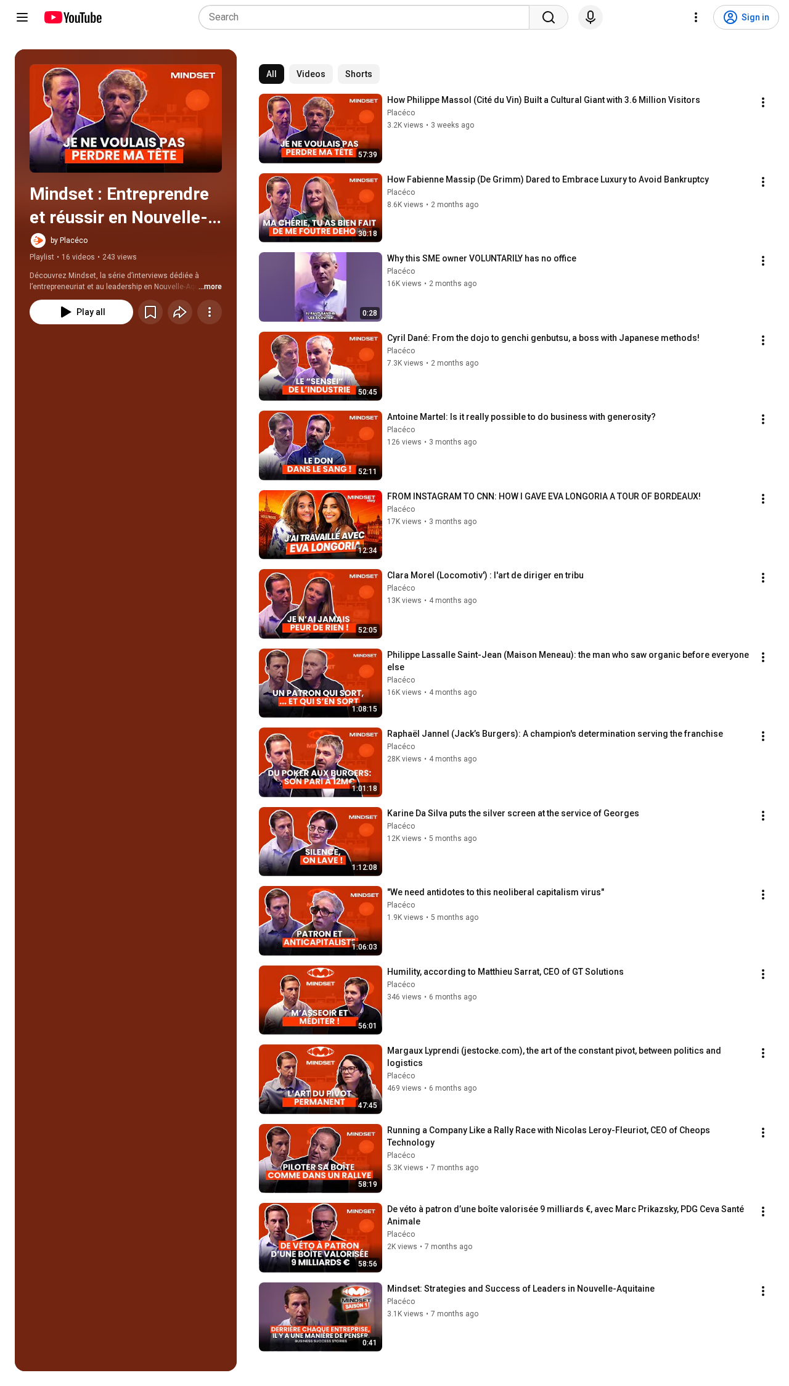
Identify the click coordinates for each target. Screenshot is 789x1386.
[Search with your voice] (590, 17)
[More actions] (209, 312)
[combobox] (367, 17)
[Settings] (696, 17)
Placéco (401, 113)
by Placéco (69, 240)
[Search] (548, 17)
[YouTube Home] (72, 17)
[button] (126, 118)
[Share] (180, 312)
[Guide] (22, 17)
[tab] (271, 74)
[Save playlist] (150, 312)
